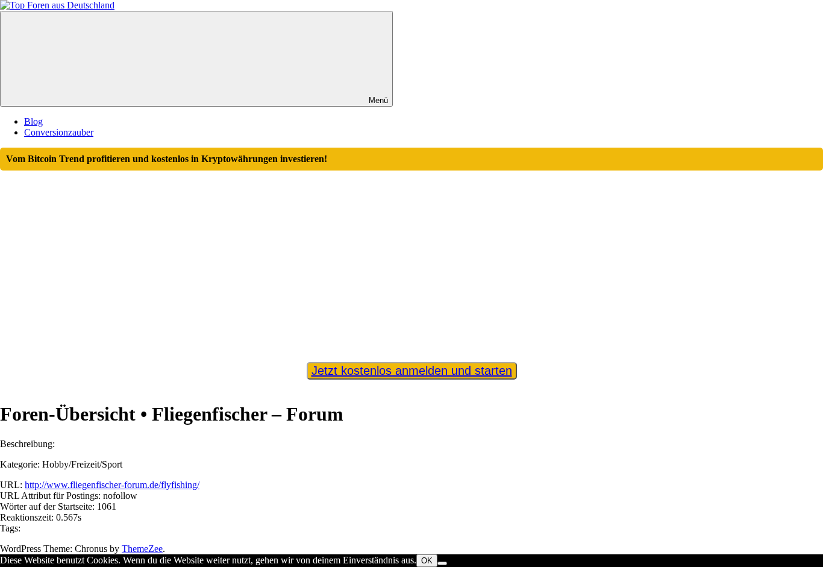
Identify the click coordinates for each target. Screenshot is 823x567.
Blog (33, 121)
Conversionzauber (58, 132)
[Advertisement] (411, 261)
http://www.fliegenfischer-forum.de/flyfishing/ (112, 485)
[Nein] (442, 563)
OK (427, 560)
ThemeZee (142, 549)
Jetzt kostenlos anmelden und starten (411, 370)
